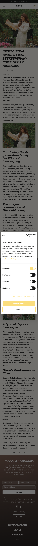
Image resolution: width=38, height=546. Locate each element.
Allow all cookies (19, 303)
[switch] (33, 275)
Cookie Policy (10, 259)
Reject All (19, 309)
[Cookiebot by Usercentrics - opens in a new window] (27, 235)
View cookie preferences (22, 297)
